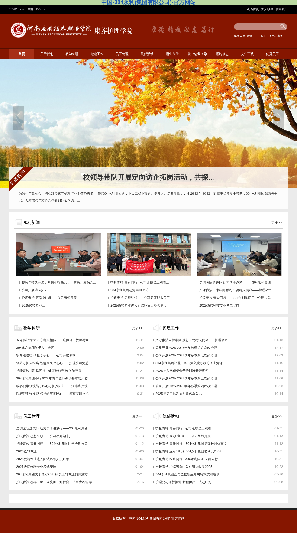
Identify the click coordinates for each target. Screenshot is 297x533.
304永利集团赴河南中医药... (130, 290)
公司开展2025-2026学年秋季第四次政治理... (187, 386)
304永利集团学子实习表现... (36, 348)
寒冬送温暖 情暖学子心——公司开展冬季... (47, 355)
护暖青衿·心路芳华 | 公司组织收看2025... (185, 466)
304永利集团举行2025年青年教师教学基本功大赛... (53, 378)
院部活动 (147, 54)
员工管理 (122, 54)
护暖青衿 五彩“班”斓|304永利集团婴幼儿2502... (189, 451)
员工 (263, 36)
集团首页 (239, 36)
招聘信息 (222, 54)
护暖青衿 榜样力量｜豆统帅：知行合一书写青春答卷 (54, 482)
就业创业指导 (197, 54)
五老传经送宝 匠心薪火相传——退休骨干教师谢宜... (53, 340)
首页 (22, 54)
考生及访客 (276, 36)
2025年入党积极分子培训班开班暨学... (183, 371)
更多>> (276, 222)
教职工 (251, 36)
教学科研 (71, 54)
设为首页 (253, 9)
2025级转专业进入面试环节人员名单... (138, 305)
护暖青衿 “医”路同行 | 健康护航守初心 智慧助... (50, 371)
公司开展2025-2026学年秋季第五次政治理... (187, 378)
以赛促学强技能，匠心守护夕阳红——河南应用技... (53, 386)
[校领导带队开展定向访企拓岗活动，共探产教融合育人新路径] (58, 275)
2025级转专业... (33, 305)
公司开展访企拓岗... (36, 290)
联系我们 (282, 9)
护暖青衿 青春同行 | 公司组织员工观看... (139, 282)
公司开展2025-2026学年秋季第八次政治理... (187, 348)
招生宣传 (172, 54)
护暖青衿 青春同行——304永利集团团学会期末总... (236, 298)
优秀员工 (272, 54)
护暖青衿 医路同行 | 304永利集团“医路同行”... (188, 459)
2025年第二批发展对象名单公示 (178, 394)
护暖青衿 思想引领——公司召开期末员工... (141, 298)
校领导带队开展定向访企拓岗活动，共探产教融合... (59, 282)
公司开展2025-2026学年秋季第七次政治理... (187, 355)
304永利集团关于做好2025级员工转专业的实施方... (53, 474)
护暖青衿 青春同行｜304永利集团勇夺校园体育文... (192, 443)
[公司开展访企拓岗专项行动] (239, 275)
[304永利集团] (72, 39)
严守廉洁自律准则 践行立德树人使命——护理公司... (236, 290)
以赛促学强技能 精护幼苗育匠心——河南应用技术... (53, 394)
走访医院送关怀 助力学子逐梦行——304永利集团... (236, 282)
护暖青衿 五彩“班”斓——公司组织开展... (51, 298)
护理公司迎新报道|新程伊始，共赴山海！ (185, 482)
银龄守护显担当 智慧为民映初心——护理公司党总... (53, 363)
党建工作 (96, 54)
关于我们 (46, 54)
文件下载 (247, 54)
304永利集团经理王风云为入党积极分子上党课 (189, 363)
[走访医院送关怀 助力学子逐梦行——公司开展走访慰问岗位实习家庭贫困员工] (149, 275)
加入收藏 (267, 9)
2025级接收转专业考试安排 (219, 305)
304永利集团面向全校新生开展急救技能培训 (187, 474)
